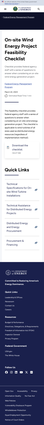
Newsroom (9, 301)
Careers (8, 309)
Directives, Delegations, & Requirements (21, 326)
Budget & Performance (14, 322)
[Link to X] (26, 372)
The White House (12, 355)
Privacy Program (11, 339)
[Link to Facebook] (6, 372)
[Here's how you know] (22, 3)
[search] (38, 9)
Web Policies (10, 401)
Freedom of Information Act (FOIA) (19, 330)
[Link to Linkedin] (16, 372)
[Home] (22, 11)
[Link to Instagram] (11, 372)
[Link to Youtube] (21, 372)
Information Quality (13, 396)
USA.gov (8, 351)
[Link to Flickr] (31, 372)
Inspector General (12, 334)
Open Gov (9, 391)
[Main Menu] (5, 9)
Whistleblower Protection (15, 410)
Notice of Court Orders (14, 420)
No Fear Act (30, 396)
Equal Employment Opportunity (18, 415)
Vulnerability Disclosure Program (18, 405)
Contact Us (9, 305)
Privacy (34, 391)
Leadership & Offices (13, 297)
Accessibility (22, 391)
